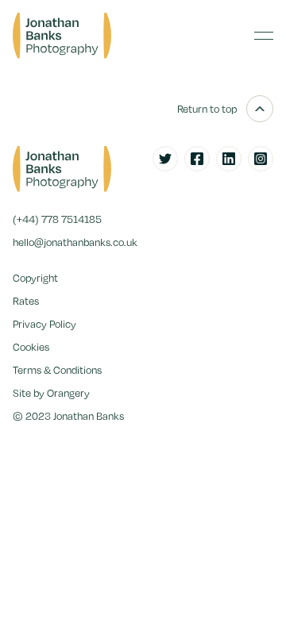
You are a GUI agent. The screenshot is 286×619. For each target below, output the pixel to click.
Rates (26, 301)
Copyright (35, 278)
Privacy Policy (44, 324)
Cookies (31, 347)
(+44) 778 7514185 (57, 219)
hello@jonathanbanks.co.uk (75, 242)
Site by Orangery (51, 393)
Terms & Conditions (57, 370)
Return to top (207, 109)
